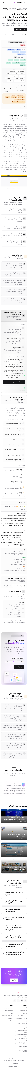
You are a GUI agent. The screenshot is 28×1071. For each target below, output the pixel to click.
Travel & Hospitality (22, 8)
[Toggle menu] (3, 2)
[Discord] (22, 1000)
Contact (11, 1018)
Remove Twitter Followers (23, 1050)
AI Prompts (22, 1010)
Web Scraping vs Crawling (23, 1039)
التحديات (4, 34)
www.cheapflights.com (16, 42)
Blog (12, 1013)
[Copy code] (24, 513)
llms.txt (5, 1060)
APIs (24, 1013)
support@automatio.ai (13, 1066)
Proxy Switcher (9, 1020)
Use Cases (22, 1021)
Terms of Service (12, 1060)
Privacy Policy (21, 1060)
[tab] (22, 506)
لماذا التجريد (11, 34)
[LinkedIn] (18, 1000)
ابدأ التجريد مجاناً (21, 29)
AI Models (22, 1008)
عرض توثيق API (20, 107)
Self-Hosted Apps (20, 1018)
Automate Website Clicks (22, 1031)
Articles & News (21, 1015)
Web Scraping (12, 8)
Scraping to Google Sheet (22, 1035)
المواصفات (23, 34)
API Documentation (8, 1008)
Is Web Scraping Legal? (23, 1047)
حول (17, 34)
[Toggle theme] (11, 1064)
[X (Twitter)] (25, 1000)
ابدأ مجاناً (20, 667)
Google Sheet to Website (23, 1043)
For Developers (9, 1010)
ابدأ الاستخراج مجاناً (15, 382)
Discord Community (8, 1015)
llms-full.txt (15, 1063)
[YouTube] (14, 1000)
